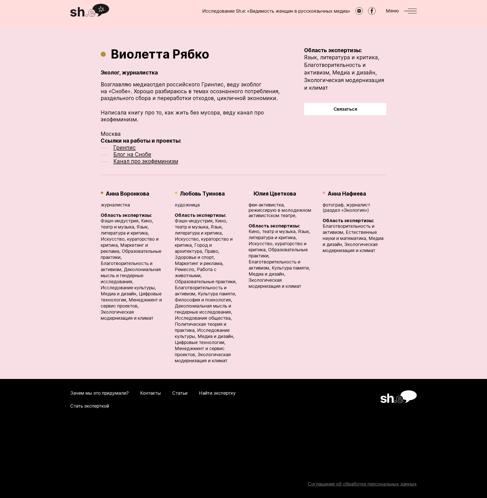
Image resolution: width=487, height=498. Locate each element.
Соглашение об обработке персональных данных (362, 484)
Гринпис (124, 147)
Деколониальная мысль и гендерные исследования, (131, 275)
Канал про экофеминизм (145, 161)
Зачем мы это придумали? (99, 393)
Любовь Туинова (202, 193)
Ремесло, (185, 269)
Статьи (179, 393)
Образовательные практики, (206, 281)
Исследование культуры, (128, 287)
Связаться (345, 109)
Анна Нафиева (347, 193)
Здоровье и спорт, (195, 257)
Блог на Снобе (132, 154)
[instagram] (359, 11)
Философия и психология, (203, 299)
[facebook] (372, 11)
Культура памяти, (217, 293)
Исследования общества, (203, 318)
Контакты (150, 393)
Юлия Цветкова (275, 193)
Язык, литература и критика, (341, 57)
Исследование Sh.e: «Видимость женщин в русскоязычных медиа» (276, 11)
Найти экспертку (217, 393)
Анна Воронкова (127, 193)
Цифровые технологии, (200, 342)
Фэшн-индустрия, (120, 220)
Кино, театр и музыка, (273, 231)
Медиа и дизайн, (354, 72)
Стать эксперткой (89, 406)
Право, (211, 251)
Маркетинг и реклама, (199, 263)
